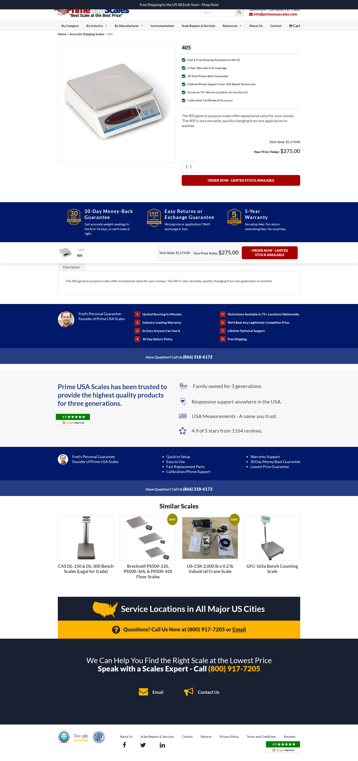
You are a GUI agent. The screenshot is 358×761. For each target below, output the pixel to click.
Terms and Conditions (261, 736)
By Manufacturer (127, 26)
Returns (206, 736)
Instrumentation (162, 26)
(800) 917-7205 (206, 629)
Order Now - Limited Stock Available (241, 180)
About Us (256, 26)
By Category (70, 26)
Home (62, 34)
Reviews (289, 736)
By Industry (94, 26)
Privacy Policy (229, 736)
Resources (230, 26)
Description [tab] (71, 267)
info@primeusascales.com (275, 14)
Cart (296, 25)
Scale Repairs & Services (198, 26)
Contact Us (208, 692)
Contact (276, 26)
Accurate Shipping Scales (86, 34)
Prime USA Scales (94, 10)
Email (239, 629)
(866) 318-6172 (198, 356)
